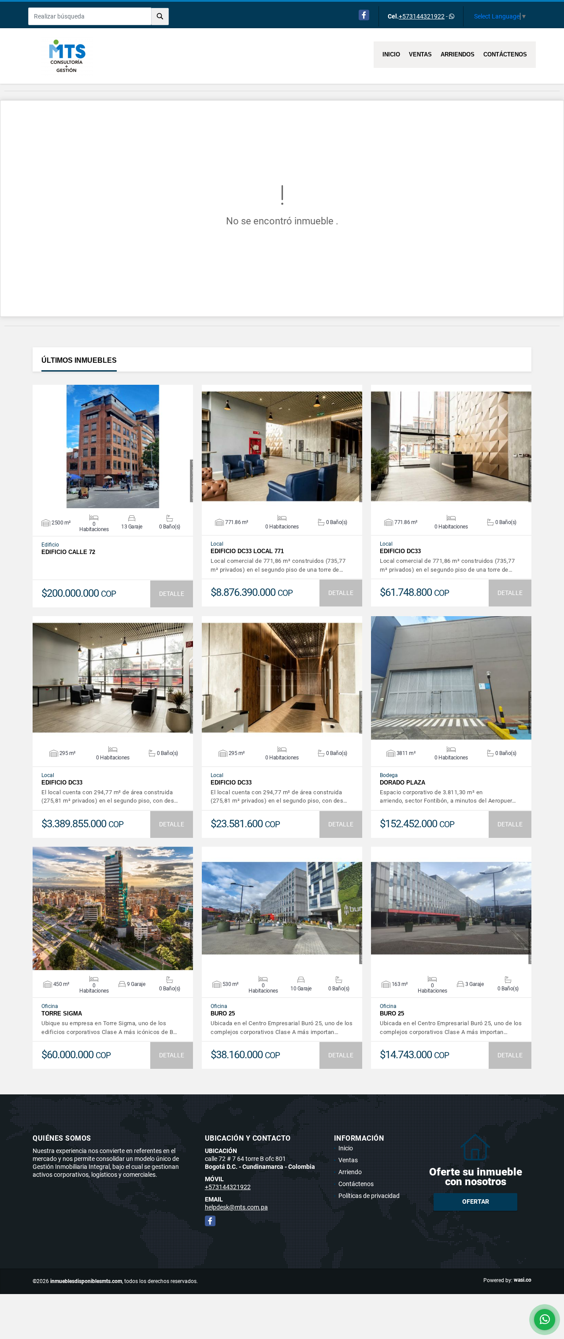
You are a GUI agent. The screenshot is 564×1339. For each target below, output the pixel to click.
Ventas (420, 54)
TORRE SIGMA (61, 1013)
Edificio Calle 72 (68, 552)
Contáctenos (505, 54)
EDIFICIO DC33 (400, 551)
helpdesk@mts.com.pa (236, 1207)
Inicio (391, 54)
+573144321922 (422, 16)
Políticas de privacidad (369, 1195)
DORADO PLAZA (402, 782)
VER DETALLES (113, 446)
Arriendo (350, 1171)
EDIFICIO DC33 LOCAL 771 (247, 551)
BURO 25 (223, 1013)
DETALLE (171, 593)
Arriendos (458, 54)
